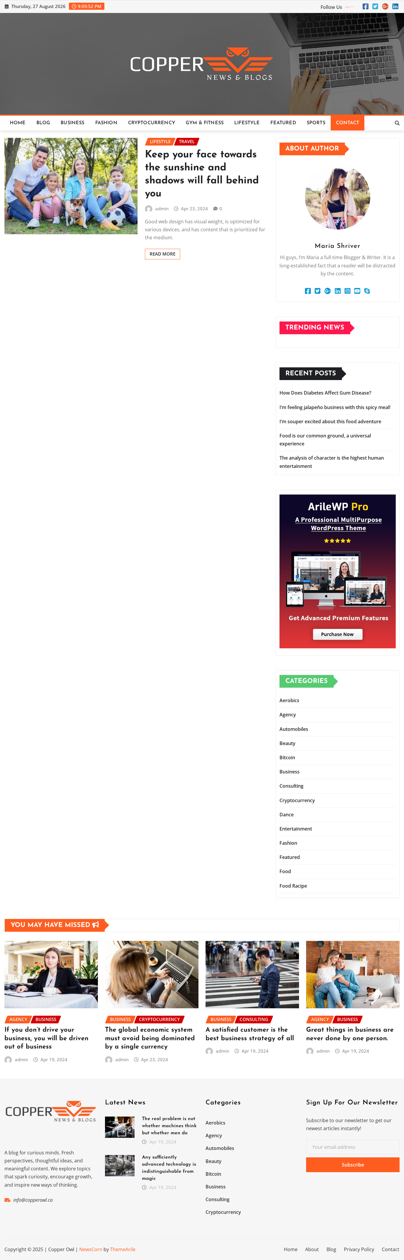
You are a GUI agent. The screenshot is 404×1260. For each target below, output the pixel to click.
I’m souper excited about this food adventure (330, 421)
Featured (283, 123)
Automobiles (293, 729)
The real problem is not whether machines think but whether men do (169, 1126)
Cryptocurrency (151, 123)
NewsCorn (90, 1249)
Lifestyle (247, 123)
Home (18, 123)
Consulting (291, 786)
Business (72, 123)
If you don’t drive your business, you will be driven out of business (46, 1038)
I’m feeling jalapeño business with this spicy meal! (334, 407)
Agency (287, 714)
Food (285, 871)
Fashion (106, 123)
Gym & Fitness (205, 123)
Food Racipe (293, 886)
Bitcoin (287, 757)
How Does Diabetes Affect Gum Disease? (325, 393)
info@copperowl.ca (33, 1200)
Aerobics (289, 700)
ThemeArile (122, 1249)
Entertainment (295, 829)
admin (162, 208)
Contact (347, 123)
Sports (316, 123)
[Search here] (397, 123)
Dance (286, 814)
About (312, 1249)
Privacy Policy (359, 1249)
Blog (43, 123)
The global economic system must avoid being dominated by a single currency (150, 1038)
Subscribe (353, 1165)
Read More (162, 254)
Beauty (287, 743)
